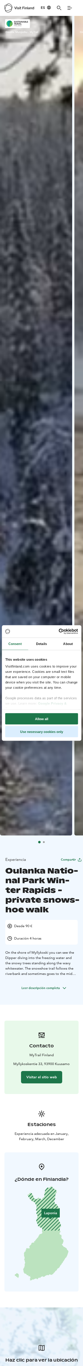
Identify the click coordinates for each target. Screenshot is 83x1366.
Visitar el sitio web (41, 1077)
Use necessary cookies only (41, 732)
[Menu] (69, 8)
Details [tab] (41, 643)
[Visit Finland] (19, 8)
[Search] (59, 8)
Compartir (68, 860)
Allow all (41, 719)
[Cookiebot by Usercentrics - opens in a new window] (59, 631)
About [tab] (68, 643)
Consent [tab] (15, 643)
